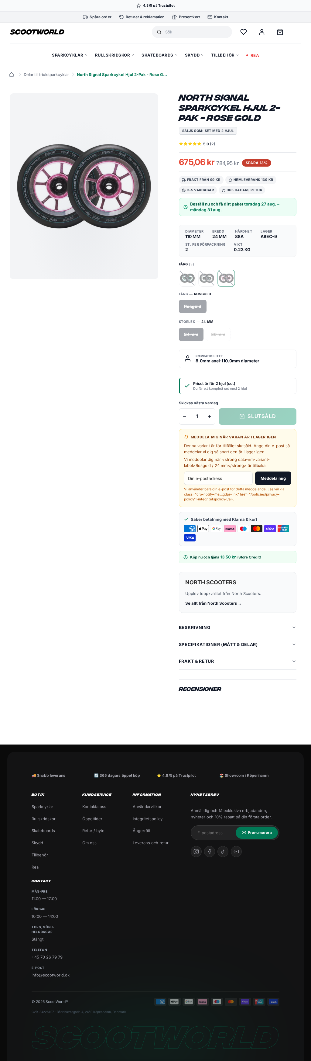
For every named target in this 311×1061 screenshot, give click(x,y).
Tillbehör (40, 854)
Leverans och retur (151, 842)
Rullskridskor (44, 818)
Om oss (89, 842)
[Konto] (261, 32)
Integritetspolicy (147, 818)
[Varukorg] (280, 32)
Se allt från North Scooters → (213, 603)
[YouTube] (236, 851)
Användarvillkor (147, 806)
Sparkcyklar (42, 806)
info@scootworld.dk (51, 975)
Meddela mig (273, 478)
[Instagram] (196, 851)
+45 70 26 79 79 (47, 957)
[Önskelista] (243, 32)
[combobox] (196, 32)
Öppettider (92, 818)
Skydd (37, 842)
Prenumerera (260, 832)
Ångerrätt (141, 830)
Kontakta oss (94, 806)
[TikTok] (222, 851)
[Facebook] (209, 851)
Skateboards (43, 830)
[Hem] (11, 74)
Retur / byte (93, 830)
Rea (35, 867)
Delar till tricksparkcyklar (46, 74)
